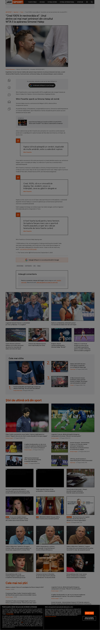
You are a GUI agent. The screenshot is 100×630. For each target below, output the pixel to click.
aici (22, 622)
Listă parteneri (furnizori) (50, 616)
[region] (50, 617)
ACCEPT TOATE (89, 613)
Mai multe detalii (9, 613)
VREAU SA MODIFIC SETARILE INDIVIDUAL (89, 618)
